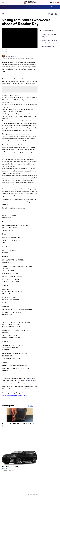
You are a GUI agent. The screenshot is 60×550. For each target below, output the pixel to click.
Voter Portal (30, 380)
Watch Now (54, 2)
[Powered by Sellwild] (35, 494)
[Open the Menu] (2, 2)
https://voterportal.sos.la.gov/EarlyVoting (14, 395)
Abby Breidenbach (12, 56)
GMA (3, 13)
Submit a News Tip (48, 46)
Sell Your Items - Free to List (20, 406)
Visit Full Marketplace (30, 406)
